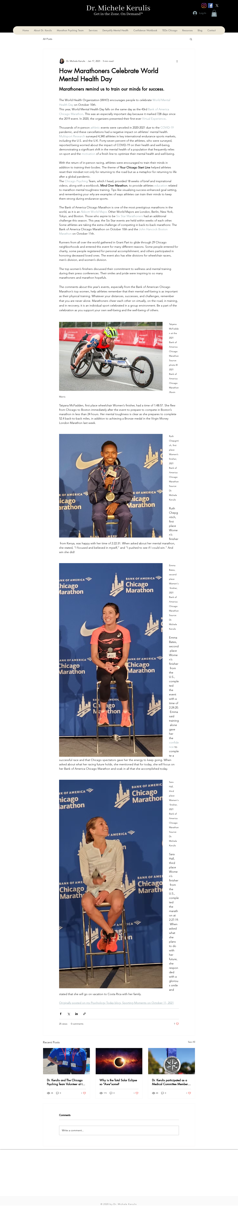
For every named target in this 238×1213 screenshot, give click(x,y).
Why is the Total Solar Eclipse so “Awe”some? (118, 1082)
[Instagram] (204, 5)
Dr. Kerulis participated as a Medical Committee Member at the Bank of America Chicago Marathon (170, 1082)
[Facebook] (210, 5)
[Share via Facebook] (60, 1013)
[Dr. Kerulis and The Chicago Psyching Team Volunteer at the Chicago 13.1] (66, 1061)
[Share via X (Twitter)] (68, 1013)
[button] (214, 13)
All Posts (47, 38)
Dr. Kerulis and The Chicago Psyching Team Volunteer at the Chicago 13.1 (66, 1082)
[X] (217, 5)
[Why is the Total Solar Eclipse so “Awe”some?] (119, 1061)
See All (191, 1041)
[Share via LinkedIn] (76, 1013)
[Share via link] (84, 1013)
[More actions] (177, 61)
